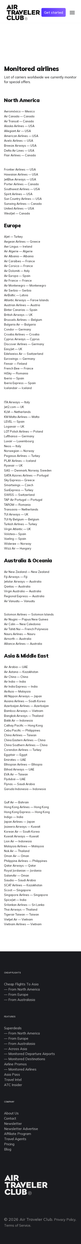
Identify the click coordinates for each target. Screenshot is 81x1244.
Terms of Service (17, 1225)
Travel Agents (15, 1139)
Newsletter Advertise (21, 1129)
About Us (11, 1113)
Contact (10, 1118)
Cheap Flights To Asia (21, 984)
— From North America (22, 1033)
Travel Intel (13, 1080)
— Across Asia (15, 1049)
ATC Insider (13, 1085)
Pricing (9, 1144)
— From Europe (16, 1038)
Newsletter (13, 1123)
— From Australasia (19, 1043)
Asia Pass (12, 1074)
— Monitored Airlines (20, 1069)
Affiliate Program (17, 1134)
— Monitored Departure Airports (29, 1054)
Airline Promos (15, 1064)
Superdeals (13, 1028)
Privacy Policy (65, 1219)
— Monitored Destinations (24, 1059)
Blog (7, 1149)
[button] (72, 12)
